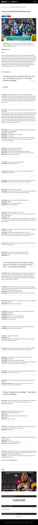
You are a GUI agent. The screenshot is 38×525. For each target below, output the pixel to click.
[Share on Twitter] (6, 16)
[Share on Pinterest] (9, 16)
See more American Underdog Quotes (9, 460)
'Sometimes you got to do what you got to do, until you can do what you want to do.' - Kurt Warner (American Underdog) (18, 78)
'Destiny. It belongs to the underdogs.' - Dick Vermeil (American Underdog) (19, 393)
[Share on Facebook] (3, 16)
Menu (35, 1)
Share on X (32, 80)
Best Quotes (7, 492)
